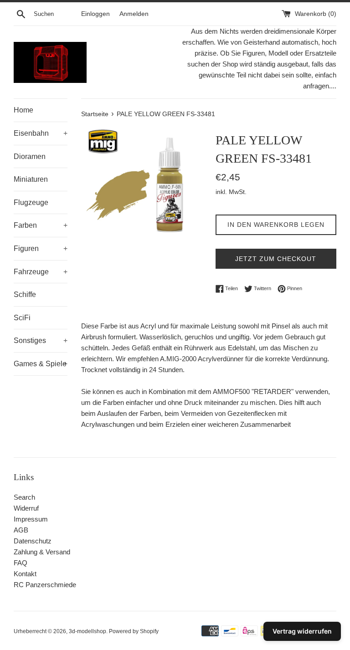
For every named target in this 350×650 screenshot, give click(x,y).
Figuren (40, 248)
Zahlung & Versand (42, 552)
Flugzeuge (31, 202)
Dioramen (30, 156)
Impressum (31, 519)
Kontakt (25, 574)
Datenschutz (32, 541)
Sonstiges (40, 340)
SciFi (22, 318)
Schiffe (25, 294)
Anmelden (134, 13)
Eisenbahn (40, 133)
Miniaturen (31, 179)
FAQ (20, 563)
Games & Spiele (40, 364)
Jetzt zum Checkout (275, 258)
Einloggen (95, 13)
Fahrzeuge (40, 272)
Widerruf (26, 508)
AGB (21, 530)
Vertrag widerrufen (302, 631)
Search (24, 497)
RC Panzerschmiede (45, 585)
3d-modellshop (87, 631)
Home (23, 110)
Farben (40, 225)
